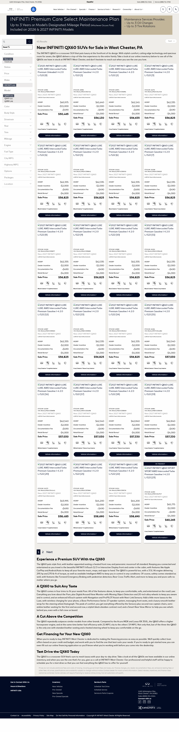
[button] (33, 9)
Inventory (56, 682)
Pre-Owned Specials (60, 696)
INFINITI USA (15, 691)
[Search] (29, 41)
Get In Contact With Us (19, 682)
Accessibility (26, 716)
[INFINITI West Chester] (15, 9)
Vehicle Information (52, 135)
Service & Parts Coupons (103, 693)
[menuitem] (17, 59)
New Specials (57, 693)
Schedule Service (100, 690)
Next (49, 552)
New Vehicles (57, 686)
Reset (5, 47)
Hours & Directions (17, 686)
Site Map (50, 716)
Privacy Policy (39, 716)
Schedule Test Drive (101, 686)
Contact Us (15, 716)
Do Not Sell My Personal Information (70, 716)
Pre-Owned (57, 690)
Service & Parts (100, 682)
